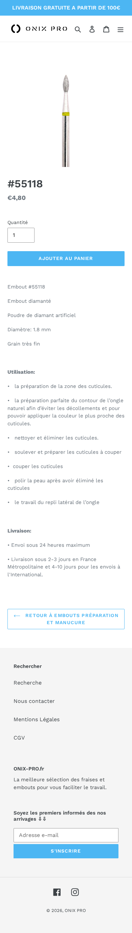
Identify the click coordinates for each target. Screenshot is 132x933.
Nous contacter (34, 701)
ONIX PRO (75, 910)
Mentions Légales (37, 719)
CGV (19, 737)
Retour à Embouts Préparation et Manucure (71, 619)
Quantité (17, 222)
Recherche (28, 682)
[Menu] (120, 28)
